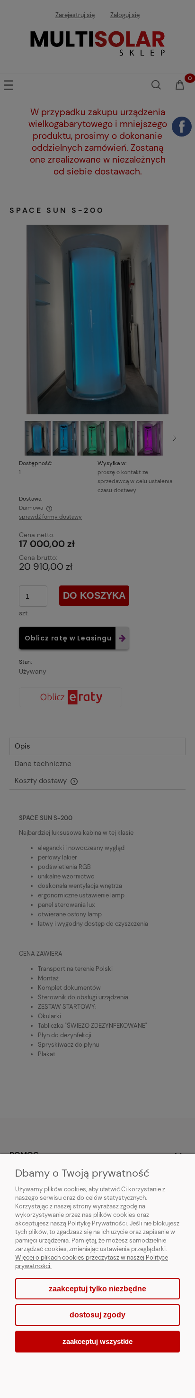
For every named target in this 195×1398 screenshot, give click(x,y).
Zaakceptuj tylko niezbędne (97, 1289)
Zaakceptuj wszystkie (97, 1341)
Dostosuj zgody (97, 1315)
